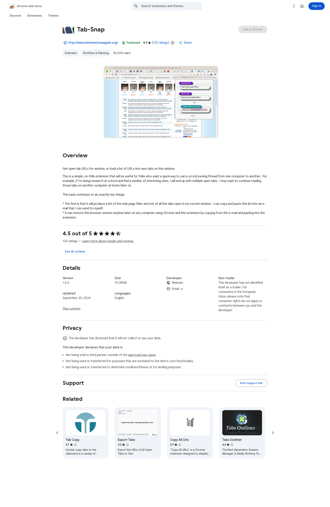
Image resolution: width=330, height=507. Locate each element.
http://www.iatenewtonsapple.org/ (93, 43)
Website (177, 283)
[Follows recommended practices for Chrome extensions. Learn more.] (123, 42)
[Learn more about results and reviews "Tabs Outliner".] (231, 444)
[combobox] (171, 6)
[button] (302, 6)
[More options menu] (294, 6)
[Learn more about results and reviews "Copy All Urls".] (179, 444)
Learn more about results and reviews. (108, 241)
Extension (71, 53)
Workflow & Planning (96, 53)
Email (175, 289)
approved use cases (142, 355)
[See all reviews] (75, 251)
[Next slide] (273, 433)
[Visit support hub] (251, 383)
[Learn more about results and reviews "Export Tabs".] (127, 444)
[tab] (15, 15)
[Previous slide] (57, 433)
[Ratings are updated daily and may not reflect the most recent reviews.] (172, 43)
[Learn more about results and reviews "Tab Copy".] (75, 444)
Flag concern (71, 309)
